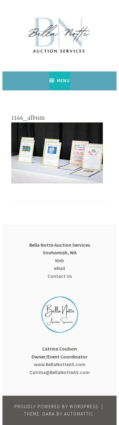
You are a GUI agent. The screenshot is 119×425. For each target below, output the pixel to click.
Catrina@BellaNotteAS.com (60, 372)
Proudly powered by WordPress (56, 406)
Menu (63, 80)
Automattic (79, 414)
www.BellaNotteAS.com (59, 364)
